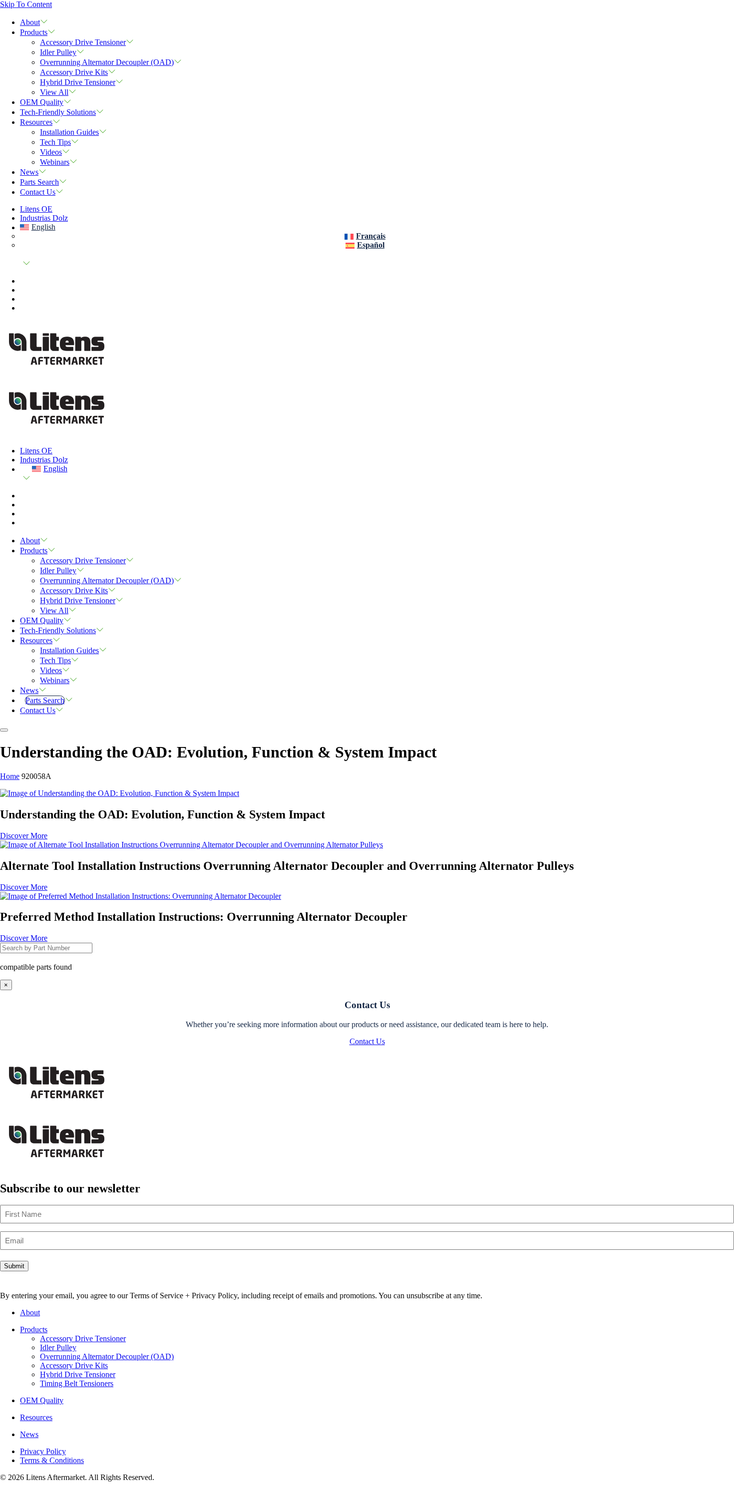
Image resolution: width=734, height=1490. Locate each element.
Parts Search (39, 182)
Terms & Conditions (52, 1460)
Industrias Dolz (44, 218)
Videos (51, 152)
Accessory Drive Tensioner (83, 42)
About (30, 22)
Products (33, 32)
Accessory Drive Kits (74, 72)
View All (54, 92)
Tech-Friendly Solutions (58, 112)
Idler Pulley (58, 52)
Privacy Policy (43, 1451)
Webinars (54, 162)
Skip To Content (26, 4)
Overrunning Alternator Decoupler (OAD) (107, 62)
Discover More (23, 835)
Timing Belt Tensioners (76, 1383)
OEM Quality (41, 102)
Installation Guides (69, 132)
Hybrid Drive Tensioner (77, 82)
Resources (36, 122)
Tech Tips (55, 142)
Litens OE (36, 209)
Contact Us (37, 192)
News (29, 172)
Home (9, 776)
